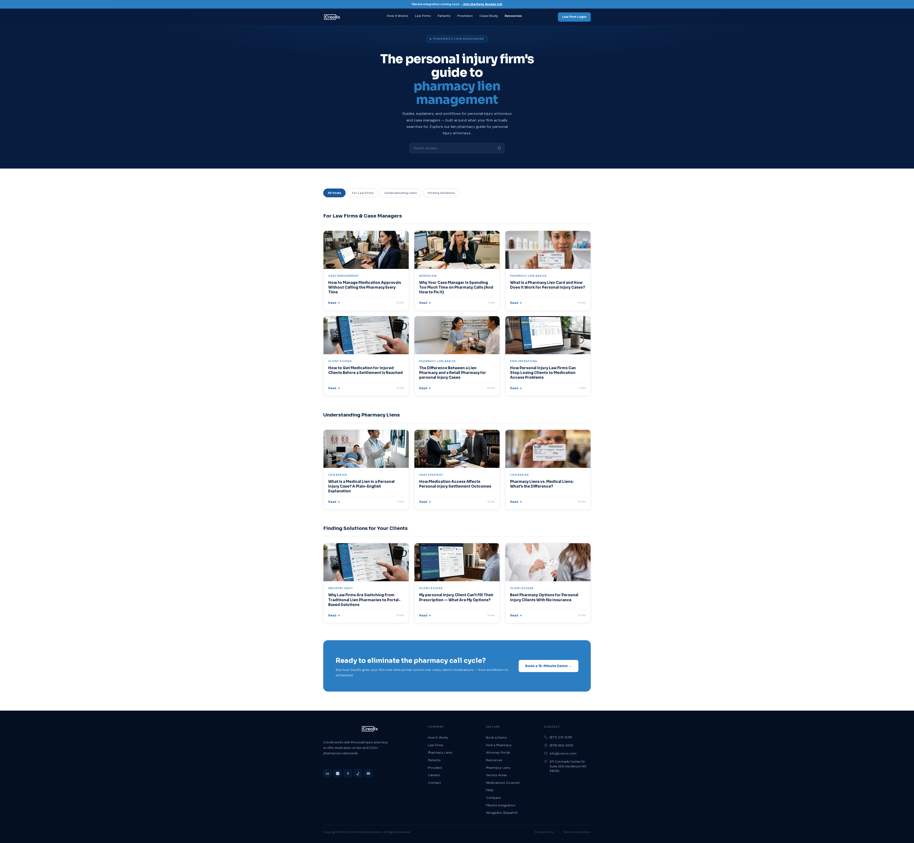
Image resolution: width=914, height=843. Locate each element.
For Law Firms (362, 193)
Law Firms (423, 16)
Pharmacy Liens (440, 753)
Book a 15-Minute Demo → (548, 666)
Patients (444, 16)
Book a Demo (496, 738)
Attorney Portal (498, 753)
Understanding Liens (400, 193)
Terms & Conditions (577, 832)
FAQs (490, 790)
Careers (434, 775)
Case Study (488, 16)
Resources (513, 16)
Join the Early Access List (482, 4)
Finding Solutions (441, 193)
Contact (434, 783)
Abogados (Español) (502, 813)
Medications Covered (502, 783)
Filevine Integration (500, 805)
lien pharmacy (463, 126)
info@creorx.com (563, 753)
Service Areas (496, 775)
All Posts (334, 193)
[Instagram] (337, 773)
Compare (493, 798)
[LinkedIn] (327, 773)
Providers (465, 16)
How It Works (397, 16)
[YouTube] (368, 773)
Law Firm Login (574, 17)
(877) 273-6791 (561, 737)
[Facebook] (348, 773)
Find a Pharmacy (499, 745)
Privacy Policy (544, 832)
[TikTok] (358, 773)
